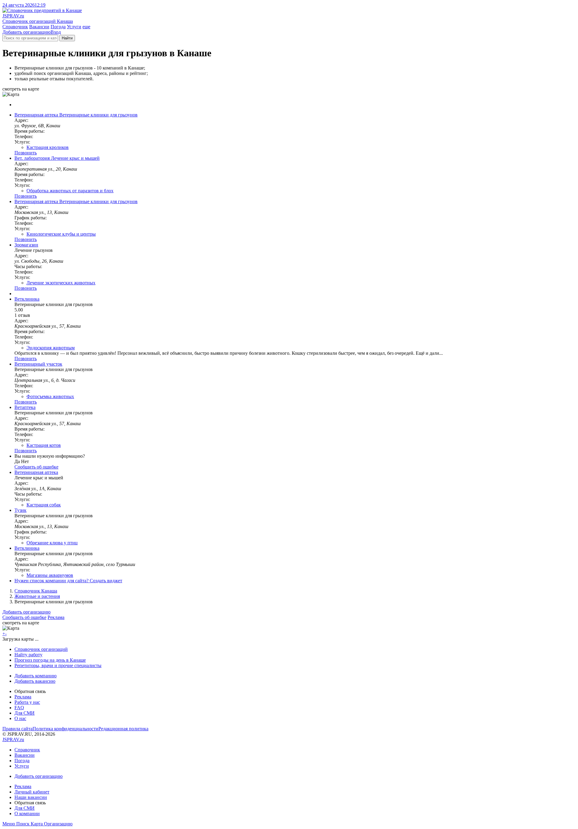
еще (86, 26)
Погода (58, 26)
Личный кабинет (31, 791)
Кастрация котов (43, 445)
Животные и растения (37, 596)
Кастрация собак (43, 504)
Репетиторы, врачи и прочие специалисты (57, 665)
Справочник (15, 26)
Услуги (74, 26)
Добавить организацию (26, 32)
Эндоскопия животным (50, 347)
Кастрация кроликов (47, 147)
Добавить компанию (35, 675)
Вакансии (39, 26)
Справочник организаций (41, 649)
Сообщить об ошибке (24, 617)
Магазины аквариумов (49, 575)
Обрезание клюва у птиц (52, 542)
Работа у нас (27, 702)
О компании (27, 813)
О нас (20, 718)
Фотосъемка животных (50, 396)
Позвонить (25, 152)
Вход (56, 32)
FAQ (19, 707)
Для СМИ (24, 713)
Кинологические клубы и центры (61, 234)
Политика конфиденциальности (65, 728)
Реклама (56, 617)
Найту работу (28, 654)
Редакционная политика (123, 728)
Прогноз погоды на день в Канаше (50, 660)
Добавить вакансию (34, 681)
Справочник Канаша (35, 590)
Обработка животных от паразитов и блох (69, 190)
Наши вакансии (30, 797)
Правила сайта (17, 728)
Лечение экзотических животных (60, 282)
